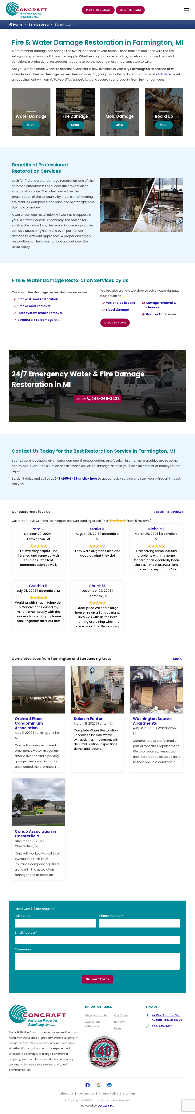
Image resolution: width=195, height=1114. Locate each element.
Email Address (26, 932)
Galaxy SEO (105, 1106)
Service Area (39, 24)
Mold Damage (120, 116)
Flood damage (117, 309)
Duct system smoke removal (40, 313)
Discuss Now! (115, 322)
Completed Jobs (96, 1015)
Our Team (121, 1015)
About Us (66, 1093)
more (33, 125)
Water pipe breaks (120, 303)
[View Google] (98, 1085)
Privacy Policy (108, 1093)
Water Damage (31, 116)
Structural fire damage (36, 320)
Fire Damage (75, 116)
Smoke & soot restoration (38, 299)
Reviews (119, 1022)
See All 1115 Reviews (168, 512)
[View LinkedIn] (109, 1085)
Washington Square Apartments (152, 721)
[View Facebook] (87, 1085)
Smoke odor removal (34, 306)
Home (17, 24)
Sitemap (129, 1093)
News (117, 1028)
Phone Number (111, 916)
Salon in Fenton (89, 718)
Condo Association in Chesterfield (35, 834)
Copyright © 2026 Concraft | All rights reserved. (99, 1100)
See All (178, 659)
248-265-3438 (100, 10)
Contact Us (86, 1093)
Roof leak (153, 314)
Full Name (23, 916)
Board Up (164, 116)
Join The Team (130, 10)
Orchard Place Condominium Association (29, 723)
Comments (23, 949)
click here (163, 74)
